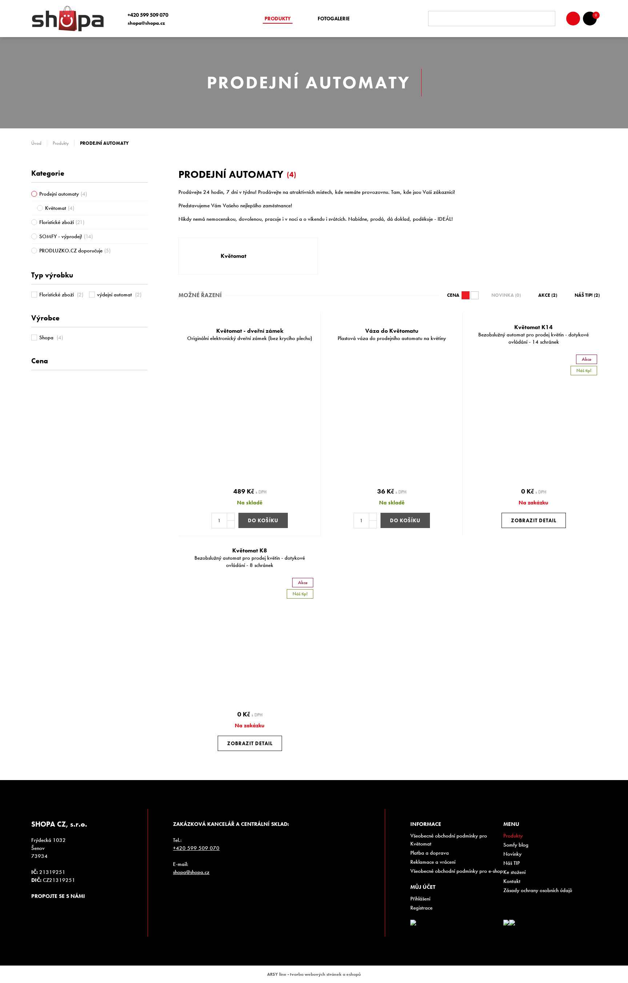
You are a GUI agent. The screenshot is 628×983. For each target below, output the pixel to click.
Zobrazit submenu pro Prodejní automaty (144, 193)
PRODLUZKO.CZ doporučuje (74, 250)
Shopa (51, 337)
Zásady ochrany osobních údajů (537, 890)
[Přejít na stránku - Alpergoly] (512, 923)
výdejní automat (119, 294)
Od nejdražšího (466, 295)
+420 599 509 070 (148, 15)
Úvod (36, 143)
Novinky (512, 854)
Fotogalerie (334, 18)
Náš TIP (511, 863)
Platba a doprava (429, 852)
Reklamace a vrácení (432, 862)
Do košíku (263, 520)
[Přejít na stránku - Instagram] (36, 909)
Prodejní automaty (63, 193)
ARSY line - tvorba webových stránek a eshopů (314, 974)
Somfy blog (515, 844)
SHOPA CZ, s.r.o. (70, 18)
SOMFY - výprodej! (66, 236)
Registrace (421, 907)
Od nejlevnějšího (475, 295)
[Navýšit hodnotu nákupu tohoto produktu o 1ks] (231, 517)
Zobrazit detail (533, 520)
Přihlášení (420, 898)
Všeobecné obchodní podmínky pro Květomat (448, 839)
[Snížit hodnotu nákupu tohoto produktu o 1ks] (231, 524)
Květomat (59, 208)
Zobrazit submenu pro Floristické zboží (144, 222)
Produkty (278, 18)
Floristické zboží (61, 222)
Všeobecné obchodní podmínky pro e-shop (456, 871)
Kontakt (511, 881)
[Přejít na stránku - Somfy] (506, 923)
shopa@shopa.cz (146, 23)
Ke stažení (514, 872)
